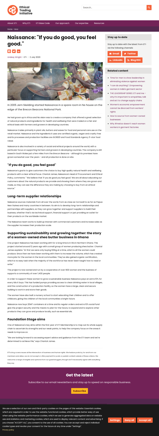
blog (16, 29)
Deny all (129, 420)
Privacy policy (8, 430)
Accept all (145, 420)
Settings (115, 420)
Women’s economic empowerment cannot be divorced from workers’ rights (127, 108)
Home (9, 29)
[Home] (19, 6)
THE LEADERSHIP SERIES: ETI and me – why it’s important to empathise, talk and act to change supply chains (128, 97)
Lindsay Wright (14, 57)
